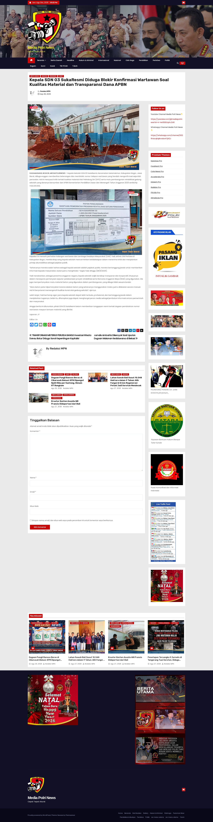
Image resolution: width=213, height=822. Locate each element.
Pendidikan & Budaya (127, 817)
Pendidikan (143, 60)
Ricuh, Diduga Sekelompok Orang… (160, 515)
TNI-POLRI (64, 66)
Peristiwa (156, 60)
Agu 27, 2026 (115, 388)
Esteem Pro (156, 182)
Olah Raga (130, 60)
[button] (178, 63)
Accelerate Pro (157, 176)
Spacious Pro (156, 161)
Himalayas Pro (157, 198)
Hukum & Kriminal (86, 60)
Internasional (103, 60)
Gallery (145, 813)
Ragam (33, 66)
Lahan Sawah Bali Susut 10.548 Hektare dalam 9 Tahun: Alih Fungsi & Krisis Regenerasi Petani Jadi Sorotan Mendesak (126, 381)
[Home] (31, 60)
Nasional (117, 60)
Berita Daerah (56, 60)
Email (33, 492)
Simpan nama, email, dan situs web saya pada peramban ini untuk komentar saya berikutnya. (72, 520)
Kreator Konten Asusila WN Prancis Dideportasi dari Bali (65, 402)
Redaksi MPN (45, 91)
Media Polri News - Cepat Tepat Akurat (162, 530)
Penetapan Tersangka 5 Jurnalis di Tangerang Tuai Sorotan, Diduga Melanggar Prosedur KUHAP (165, 660)
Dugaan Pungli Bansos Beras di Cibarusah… (162, 541)
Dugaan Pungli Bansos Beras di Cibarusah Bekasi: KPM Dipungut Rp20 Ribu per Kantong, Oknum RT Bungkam (67, 381)
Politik (167, 60)
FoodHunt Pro (157, 166)
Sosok (52, 66)
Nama (33, 477)
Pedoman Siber (178, 813)
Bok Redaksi (137, 813)
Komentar (35, 431)
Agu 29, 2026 (56, 388)
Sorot (43, 66)
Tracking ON (169, 561)
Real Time (162, 561)
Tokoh (75, 66)
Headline (70, 60)
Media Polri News (41, 48)
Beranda (41, 60)
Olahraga (167, 813)
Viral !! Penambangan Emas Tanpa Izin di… (161, 546)
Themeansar (70, 815)
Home (120, 813)
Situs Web (34, 506)
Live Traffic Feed (163, 504)
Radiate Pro (156, 187)
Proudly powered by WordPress (39, 815)
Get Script (156, 561)
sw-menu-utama (157, 817)
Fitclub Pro (155, 192)
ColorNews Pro (157, 171)
